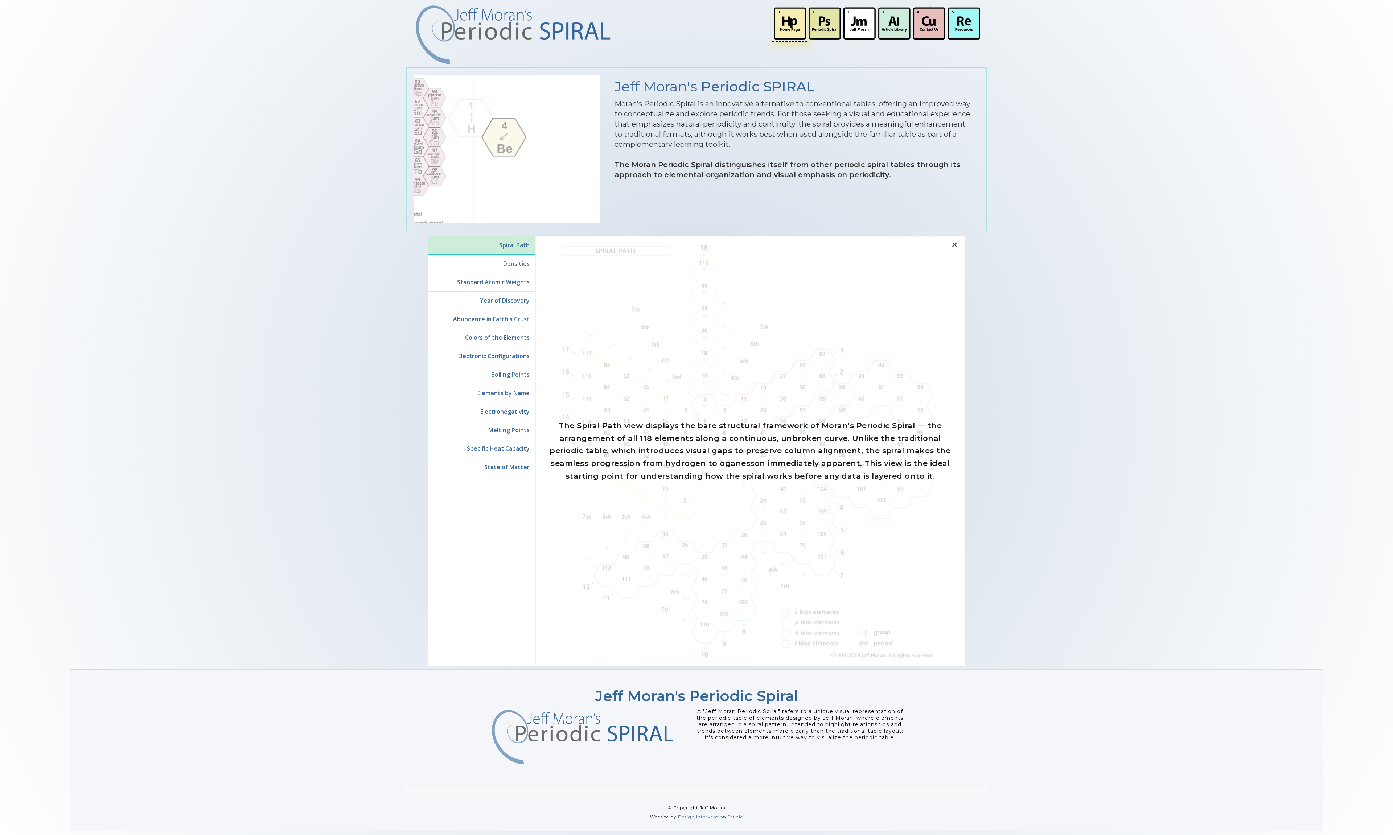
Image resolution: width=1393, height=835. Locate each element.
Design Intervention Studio (710, 816)
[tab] (481, 245)
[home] (513, 35)
